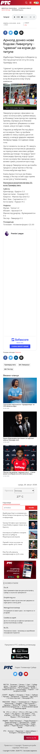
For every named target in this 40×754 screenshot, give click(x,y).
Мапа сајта (31, 738)
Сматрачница (21, 689)
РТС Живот (26, 714)
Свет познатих (29, 703)
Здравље (7, 705)
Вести (6, 685)
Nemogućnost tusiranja (12, 608)
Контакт (11, 731)
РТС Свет (29, 712)
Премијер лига (10, 365)
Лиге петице (6, 10)
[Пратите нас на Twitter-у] (15, 674)
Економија (31, 686)
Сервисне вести (8, 689)
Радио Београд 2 (30, 721)
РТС (4, 731)
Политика (13, 685)
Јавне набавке (30, 731)
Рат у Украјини (23, 688)
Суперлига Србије (24, 8)
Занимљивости (23, 702)
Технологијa (9, 703)
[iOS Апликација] (20, 570)
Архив (20, 727)
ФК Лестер (8, 369)
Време (33, 688)
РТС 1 (8, 712)
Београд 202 (24, 722)
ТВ (4, 712)
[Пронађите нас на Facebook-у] (20, 674)
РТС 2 (15, 712)
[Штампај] (21, 33)
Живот (13, 702)
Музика (34, 702)
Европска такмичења (9, 8)
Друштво (22, 686)
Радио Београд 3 (11, 722)
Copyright (17, 745)
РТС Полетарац (23, 717)
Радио (5, 721)
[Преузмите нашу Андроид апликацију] (20, 656)
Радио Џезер (30, 726)
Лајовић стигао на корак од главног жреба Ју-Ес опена (13, 543)
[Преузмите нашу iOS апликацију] (20, 650)
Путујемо (19, 703)
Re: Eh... (6, 628)
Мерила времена (10, 688)
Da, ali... (6, 587)
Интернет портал (24, 733)
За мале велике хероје (30, 707)
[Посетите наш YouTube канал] (26, 674)
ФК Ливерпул (24, 365)
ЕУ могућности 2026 (25, 690)
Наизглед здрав (20, 708)
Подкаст (31, 689)
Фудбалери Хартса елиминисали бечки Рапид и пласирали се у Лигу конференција (15, 515)
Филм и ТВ (16, 705)
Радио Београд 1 (16, 721)
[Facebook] (5, 33)
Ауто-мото (34, 696)
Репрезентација (17, 10)
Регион (21, 685)
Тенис (27, 695)
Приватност (8, 745)
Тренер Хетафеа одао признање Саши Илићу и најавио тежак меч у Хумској (15, 525)
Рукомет (6, 696)
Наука (24, 705)
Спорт (4, 695)
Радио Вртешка (17, 726)
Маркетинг (20, 731)
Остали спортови (13, 698)
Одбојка (35, 695)
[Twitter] (11, 33)
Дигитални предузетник (11, 707)
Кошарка (20, 695)
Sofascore (18, 352)
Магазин (6, 702)
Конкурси (12, 733)
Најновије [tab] (7, 502)
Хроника (13, 686)
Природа (32, 705)
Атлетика (24, 696)
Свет (28, 685)
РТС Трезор (26, 715)
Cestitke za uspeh (10, 618)
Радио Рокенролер (22, 724)
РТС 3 (21, 712)
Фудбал (12, 695)
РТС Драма (16, 714)
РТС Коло (16, 715)
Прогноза (9, 490)
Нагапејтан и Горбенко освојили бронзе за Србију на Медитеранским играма (14, 535)
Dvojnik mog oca (9, 597)
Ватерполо (15, 696)
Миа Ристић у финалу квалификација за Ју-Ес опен (13, 553)
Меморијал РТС (27, 698)
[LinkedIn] (16, 33)
